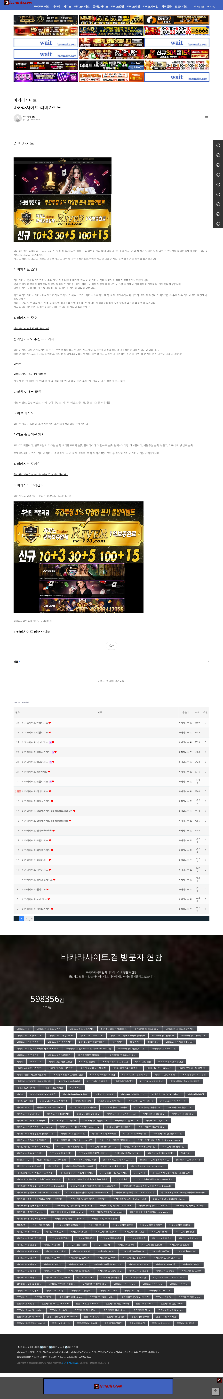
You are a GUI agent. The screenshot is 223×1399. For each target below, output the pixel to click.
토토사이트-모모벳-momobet (31, 1323)
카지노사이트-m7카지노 (28, 1113)
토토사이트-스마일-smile (28, 1316)
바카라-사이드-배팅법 (53, 1087)
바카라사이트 (41, 6)
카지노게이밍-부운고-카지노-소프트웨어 (135, 1192)
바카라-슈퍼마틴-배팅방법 (29, 1068)
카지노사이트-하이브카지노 (128, 1153)
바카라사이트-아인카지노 (35, 859)
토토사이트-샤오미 (43, 1297)
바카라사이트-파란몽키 (28, 1290)
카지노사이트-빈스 (97, 1225)
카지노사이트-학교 (77, 1264)
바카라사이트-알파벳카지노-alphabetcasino (45, 820)
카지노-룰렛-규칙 (196, 1094)
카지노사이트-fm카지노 (88, 1113)
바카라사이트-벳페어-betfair (37, 830)
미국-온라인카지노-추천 (84, 1159)
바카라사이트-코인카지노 (35, 840)
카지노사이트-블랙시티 (79, 1257)
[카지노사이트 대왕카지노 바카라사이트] (46, 20)
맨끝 (31, 918)
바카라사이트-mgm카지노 (29, 1035)
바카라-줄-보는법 (87, 1061)
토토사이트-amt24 (144, 1303)
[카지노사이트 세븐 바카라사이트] (176, 65)
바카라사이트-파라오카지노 (50, 1028)
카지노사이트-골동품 (123, 1225)
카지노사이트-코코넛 (186, 1251)
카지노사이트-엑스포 (134, 1231)
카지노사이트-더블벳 (77, 1244)
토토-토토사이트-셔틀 (87, 1323)
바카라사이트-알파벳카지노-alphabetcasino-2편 (88, 1048)
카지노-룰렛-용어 (25, 1100)
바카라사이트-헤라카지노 (35, 761)
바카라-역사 (75, 1087)
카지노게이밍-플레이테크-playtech (169, 1198)
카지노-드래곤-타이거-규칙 (173, 1100)
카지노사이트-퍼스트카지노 (70, 1146)
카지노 (67, 6)
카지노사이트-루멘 (106, 1257)
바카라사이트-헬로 (132, 1290)
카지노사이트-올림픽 (27, 1264)
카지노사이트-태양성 (162, 1238)
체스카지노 (117, 1041)
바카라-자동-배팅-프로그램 (115, 1061)
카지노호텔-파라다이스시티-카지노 (76, 1172)
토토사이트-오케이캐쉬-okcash (62, 1316)
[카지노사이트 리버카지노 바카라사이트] (111, 557)
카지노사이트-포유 (55, 1231)
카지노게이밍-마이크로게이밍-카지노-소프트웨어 (40, 1198)
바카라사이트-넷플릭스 (82, 1290)
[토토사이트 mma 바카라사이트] (111, 20)
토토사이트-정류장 (113, 1323)
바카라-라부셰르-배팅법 (151, 1081)
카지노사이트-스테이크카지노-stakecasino (80, 1126)
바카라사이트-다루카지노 (35, 869)
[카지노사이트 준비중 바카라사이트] (46, 42)
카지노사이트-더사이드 (151, 1225)
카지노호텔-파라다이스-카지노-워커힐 (35, 1172)
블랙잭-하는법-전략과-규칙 (43, 1094)
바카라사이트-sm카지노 (35, 899)
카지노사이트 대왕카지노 (35, 732)
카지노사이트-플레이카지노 (161, 1153)
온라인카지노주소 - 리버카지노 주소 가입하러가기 (41, 474)
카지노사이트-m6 (126, 1244)
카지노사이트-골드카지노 (73, 1133)
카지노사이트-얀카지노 (157, 1120)
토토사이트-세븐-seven (189, 1297)
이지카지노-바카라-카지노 (29, 1283)
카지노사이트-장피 (191, 1264)
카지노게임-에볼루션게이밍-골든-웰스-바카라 (38, 1179)
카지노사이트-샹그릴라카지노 (167, 1133)
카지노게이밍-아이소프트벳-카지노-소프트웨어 (183, 1192)
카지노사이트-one (85, 1277)
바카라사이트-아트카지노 (95, 1283)
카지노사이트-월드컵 (179, 1244)
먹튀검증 (166, 6)
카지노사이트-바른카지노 (110, 1270)
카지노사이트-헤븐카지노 (95, 1120)
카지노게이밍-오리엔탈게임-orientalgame (150, 1211)
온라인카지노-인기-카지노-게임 (118, 1159)
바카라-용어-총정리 (124, 1081)
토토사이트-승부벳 (58, 1310)
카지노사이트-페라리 (27, 1257)
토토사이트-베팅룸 (185, 1323)
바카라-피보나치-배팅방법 (61, 1068)
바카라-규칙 (36, 1061)
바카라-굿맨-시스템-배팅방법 (192, 1068)
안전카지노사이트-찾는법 (29, 1166)
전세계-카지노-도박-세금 (109, 1100)
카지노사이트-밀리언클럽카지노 (32, 1140)
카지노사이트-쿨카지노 (183, 1113)
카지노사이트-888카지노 (58, 1113)
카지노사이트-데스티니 (106, 1231)
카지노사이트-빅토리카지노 (50, 1107)
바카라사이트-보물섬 (153, 1283)
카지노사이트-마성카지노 (69, 1225)
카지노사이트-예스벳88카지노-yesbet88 (73, 1140)
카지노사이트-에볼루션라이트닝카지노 (35, 1133)
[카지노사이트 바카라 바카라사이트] (18, 6)
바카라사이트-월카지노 (34, 889)
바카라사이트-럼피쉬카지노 (36, 752)
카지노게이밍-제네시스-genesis (69, 1218)
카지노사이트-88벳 (85, 1238)
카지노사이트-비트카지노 (64, 1120)
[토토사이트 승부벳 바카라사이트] (111, 42)
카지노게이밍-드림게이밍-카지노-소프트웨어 (87, 1192)
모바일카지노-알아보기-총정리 (166, 1094)
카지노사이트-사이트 (139, 1264)
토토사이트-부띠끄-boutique (55, 1303)
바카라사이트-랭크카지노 (82, 1028)
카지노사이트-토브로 (27, 1244)
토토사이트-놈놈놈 (161, 1323)
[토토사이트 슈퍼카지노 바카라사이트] (176, 31)
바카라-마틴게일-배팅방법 (170, 1061)
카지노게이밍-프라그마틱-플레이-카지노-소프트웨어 (147, 1185)
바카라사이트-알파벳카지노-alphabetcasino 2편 (47, 810)
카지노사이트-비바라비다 (134, 1257)
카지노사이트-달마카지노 (104, 1133)
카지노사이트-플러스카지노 (103, 1146)
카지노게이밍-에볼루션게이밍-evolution (153, 1179)
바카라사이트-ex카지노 (160, 1290)
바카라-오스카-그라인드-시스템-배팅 (34, 1081)
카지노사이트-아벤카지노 (179, 1107)
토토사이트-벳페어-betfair (102, 1297)
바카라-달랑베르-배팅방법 (102, 1074)
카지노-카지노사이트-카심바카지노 (33, 1146)
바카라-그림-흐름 (143, 1061)
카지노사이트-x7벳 (53, 1264)
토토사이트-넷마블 (115, 1316)
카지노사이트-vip (52, 1244)
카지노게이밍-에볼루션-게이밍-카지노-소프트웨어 (40, 1185)
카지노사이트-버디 (160, 1231)
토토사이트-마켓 (137, 1323)
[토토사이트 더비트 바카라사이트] (111, 65)
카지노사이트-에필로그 (28, 1277)
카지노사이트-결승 (79, 1231)
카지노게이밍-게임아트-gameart (32, 1218)
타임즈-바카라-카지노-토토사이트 (169, 1277)
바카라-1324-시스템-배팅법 (135, 1074)
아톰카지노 (153, 1041)
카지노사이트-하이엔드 (28, 1231)
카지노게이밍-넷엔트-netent (30, 1211)
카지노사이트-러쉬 (110, 1277)
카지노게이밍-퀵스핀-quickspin (190, 1205)
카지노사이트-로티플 (165, 1264)
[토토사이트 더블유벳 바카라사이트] (46, 77)
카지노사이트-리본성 (189, 1238)
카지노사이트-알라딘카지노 (30, 1238)
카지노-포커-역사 (83, 1100)
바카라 (56, 6)
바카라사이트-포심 (178, 1283)
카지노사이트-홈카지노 (154, 1113)
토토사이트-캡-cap (142, 1310)
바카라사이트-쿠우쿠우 (125, 1283)
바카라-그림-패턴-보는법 (60, 1061)
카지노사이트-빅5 (136, 1238)
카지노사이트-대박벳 (111, 1238)
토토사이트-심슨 (91, 1316)
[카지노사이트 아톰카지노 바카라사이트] (111, 54)
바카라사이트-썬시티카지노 (36, 908)
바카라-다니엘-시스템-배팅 (93, 1068)
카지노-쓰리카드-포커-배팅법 (54, 1100)
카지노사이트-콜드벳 (139, 1270)
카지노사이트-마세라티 (79, 1270)
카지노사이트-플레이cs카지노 (108, 1264)
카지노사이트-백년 (52, 1257)
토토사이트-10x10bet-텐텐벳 (135, 1297)
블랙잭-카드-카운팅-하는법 (75, 1094)
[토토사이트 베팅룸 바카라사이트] (46, 31)
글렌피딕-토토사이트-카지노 (62, 1283)
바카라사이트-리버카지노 (35, 791)
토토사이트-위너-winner (115, 1310)
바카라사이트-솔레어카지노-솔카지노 (127, 1035)
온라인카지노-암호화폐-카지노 (154, 1159)
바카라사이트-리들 (55, 1290)
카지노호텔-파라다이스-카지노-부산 (148, 1166)
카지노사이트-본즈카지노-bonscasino (35, 1126)
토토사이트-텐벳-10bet (85, 1310)
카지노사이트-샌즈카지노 (127, 1120)
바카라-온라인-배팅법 (97, 1081)
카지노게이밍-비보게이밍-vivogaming (74, 1205)
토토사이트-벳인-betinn (172, 1303)
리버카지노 (24, 143)
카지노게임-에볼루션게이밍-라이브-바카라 (87, 1179)
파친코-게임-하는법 (104, 1094)
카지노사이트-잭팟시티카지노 (31, 1120)
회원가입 (200, 6)
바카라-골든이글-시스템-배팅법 (184, 1081)
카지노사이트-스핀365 (151, 1244)
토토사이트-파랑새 (25, 1303)
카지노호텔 (117, 6)
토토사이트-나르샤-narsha (170, 1310)
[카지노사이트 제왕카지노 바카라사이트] (46, 65)
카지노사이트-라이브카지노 (167, 1257)
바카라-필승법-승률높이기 (159, 1068)
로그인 (212, 6)
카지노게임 (133, 6)
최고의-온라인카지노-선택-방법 (51, 1159)
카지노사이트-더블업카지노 (30, 1153)
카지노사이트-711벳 (59, 1238)
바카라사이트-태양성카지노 (36, 801)
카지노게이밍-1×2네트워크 (104, 1218)
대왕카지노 (135, 1041)
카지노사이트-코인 (106, 1251)
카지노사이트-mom (165, 1270)
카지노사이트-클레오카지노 (83, 1107)
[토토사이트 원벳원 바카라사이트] (176, 20)
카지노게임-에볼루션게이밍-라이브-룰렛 (171, 1172)
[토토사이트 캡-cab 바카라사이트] (111, 31)
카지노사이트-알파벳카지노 (147, 1107)
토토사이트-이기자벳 (166, 1316)
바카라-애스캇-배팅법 (165, 1074)
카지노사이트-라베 (81, 1251)
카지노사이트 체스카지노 (35, 742)
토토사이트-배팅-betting (117, 1303)
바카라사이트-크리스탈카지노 (37, 879)
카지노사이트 (81, 6)
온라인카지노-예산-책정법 (188, 1159)
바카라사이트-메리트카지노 (36, 850)
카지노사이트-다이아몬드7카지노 (139, 1146)
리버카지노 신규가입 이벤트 (30, 373)
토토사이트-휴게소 (61, 1323)
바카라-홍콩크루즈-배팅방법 (126, 1068)
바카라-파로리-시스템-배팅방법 (31, 1074)
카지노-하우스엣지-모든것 (140, 1100)
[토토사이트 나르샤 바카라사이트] (176, 54)
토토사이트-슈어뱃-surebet (30, 1310)
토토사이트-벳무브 (140, 1316)
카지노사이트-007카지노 (134, 1133)
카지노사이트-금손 (160, 1251)
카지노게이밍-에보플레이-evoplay (67, 1211)
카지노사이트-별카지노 (61, 1153)
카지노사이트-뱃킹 (52, 1270)
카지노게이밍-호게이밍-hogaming (106, 1211)
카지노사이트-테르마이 (28, 1251)
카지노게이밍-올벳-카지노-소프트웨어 (88, 1198)
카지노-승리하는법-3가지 (132, 1094)
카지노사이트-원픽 (41, 1225)
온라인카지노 (100, 6)
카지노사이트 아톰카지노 (35, 722)
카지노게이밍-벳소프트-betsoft (153, 1205)
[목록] (206, 117)
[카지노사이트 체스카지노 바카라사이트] (111, 77)
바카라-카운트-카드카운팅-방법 (68, 1074)
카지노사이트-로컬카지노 (58, 1277)
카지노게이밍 (150, 6)
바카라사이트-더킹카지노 (147, 1028)
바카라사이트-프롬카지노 (35, 781)
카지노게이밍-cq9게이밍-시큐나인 (130, 1198)
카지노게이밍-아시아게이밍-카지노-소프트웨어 (93, 1185)
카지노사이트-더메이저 (180, 1225)
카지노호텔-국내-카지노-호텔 (79, 1166)
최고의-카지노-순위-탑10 (112, 1166)
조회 (197, 712)
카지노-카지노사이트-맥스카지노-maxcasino (159, 1140)
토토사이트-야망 (163, 1297)
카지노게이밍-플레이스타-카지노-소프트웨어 (38, 1192)
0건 (27, 119)
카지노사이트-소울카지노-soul (121, 1113)
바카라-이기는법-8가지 (69, 1081)
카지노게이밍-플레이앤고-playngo (33, 1205)
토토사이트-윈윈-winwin (70, 1297)
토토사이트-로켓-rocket (87, 1303)
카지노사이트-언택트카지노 (151, 1126)
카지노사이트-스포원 (191, 1270)
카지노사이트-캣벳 (185, 1231)
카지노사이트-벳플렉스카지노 (93, 1153)
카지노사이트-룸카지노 (173, 1146)
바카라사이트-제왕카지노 (61, 1035)
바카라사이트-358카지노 (35, 771)
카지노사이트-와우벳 (56, 1251)
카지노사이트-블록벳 (27, 1270)
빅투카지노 (186, 1153)
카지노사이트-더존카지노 (119, 1126)
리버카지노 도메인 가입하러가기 (31, 328)
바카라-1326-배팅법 (26, 1087)
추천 (205, 712)
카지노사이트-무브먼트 (133, 1251)
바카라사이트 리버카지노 (32, 631)
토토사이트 (181, 6)
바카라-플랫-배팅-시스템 (194, 1074)
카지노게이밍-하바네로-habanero (116, 1205)
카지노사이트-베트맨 (136, 1277)
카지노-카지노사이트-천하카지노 (114, 1140)
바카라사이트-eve (108, 1290)
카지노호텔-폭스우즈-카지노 (113, 1172)
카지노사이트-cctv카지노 (115, 1107)
